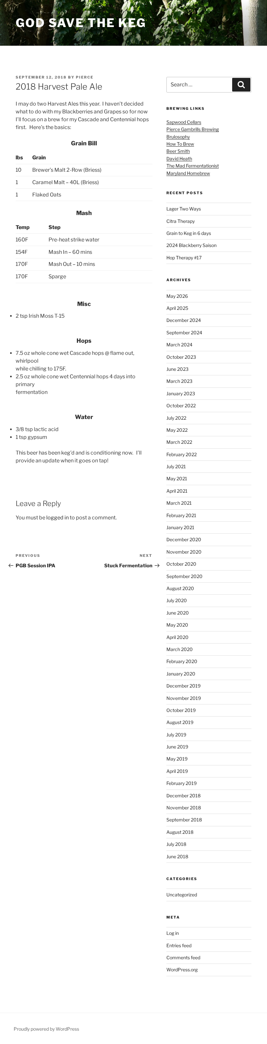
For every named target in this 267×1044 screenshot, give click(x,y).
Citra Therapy (180, 221)
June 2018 (177, 856)
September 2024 (184, 332)
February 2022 (181, 454)
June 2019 (177, 746)
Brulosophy (178, 136)
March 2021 (179, 503)
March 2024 (179, 344)
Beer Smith (178, 151)
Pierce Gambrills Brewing (192, 129)
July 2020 (176, 600)
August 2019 (179, 722)
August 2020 (180, 588)
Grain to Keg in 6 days (188, 233)
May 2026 (177, 296)
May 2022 (177, 430)
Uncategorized (181, 894)
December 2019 (183, 686)
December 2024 (183, 320)
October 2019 (181, 710)
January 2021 (180, 527)
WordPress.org (182, 969)
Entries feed (178, 945)
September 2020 (184, 576)
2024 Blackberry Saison (191, 245)
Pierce (84, 77)
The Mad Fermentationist (192, 165)
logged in (57, 518)
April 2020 (177, 637)
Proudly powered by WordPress (46, 1029)
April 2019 (177, 771)
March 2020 (179, 649)
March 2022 (179, 442)
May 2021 (176, 478)
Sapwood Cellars (183, 122)
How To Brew (180, 144)
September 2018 (184, 819)
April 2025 (177, 308)
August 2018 (179, 832)
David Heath (179, 158)
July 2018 (176, 844)
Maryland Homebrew (188, 173)
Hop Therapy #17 (184, 257)
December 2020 (183, 539)
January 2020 (180, 673)
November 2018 (183, 807)
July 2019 (176, 734)
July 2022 (176, 418)
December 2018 (183, 795)
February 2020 (181, 661)
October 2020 (181, 564)
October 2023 (181, 357)
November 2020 (184, 552)
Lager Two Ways (183, 208)
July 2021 (176, 466)
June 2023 (177, 369)
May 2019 (177, 758)
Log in (172, 933)
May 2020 (177, 625)
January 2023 (180, 393)
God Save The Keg (81, 23)
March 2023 (179, 381)
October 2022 (181, 405)
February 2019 (181, 783)
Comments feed (183, 957)
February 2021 (181, 515)
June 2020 (177, 613)
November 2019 (183, 698)
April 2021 (177, 491)
